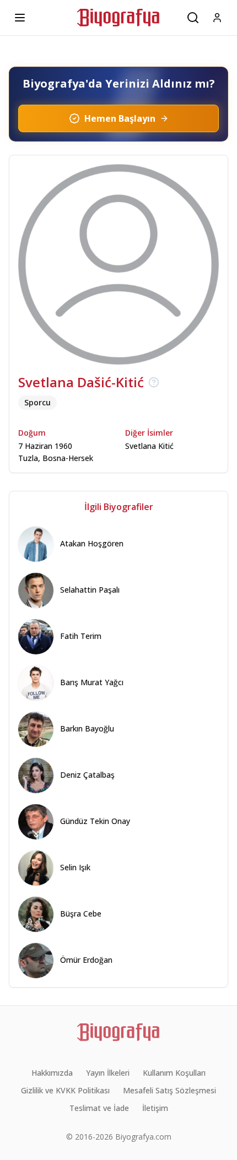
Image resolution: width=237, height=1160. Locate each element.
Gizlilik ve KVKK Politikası (65, 1090)
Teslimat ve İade (99, 1108)
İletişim (155, 1108)
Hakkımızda (52, 1072)
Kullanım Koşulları (174, 1072)
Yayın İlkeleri (108, 1072)
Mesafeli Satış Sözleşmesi (169, 1090)
